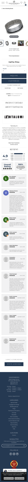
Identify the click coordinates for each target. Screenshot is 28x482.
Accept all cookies (19, 478)
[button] (7, 2)
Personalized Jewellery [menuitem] (14, 418)
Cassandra (12, 257)
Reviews (14, 149)
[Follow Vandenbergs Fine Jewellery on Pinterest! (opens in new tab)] (17, 454)
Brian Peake (12, 218)
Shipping (8, 88)
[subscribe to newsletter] (24, 445)
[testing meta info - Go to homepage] (14, 2)
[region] (14, 26)
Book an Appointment (14, 396)
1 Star (12, 159)
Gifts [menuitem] (14, 428)
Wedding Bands (14, 144)
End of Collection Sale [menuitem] (14, 420)
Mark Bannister (13, 245)
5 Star (12, 153)
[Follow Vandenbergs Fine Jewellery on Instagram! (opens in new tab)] (14, 454)
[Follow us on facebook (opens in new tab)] (10, 454)
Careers (14, 435)
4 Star (12, 155)
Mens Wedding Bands (8, 8)
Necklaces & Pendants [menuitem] (14, 410)
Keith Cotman (13, 296)
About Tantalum (14, 107)
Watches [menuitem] (14, 426)
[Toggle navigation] (3, 2)
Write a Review (14, 364)
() (24, 153)
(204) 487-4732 (14, 50)
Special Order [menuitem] (14, 402)
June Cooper (12, 315)
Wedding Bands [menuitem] (14, 406)
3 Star (12, 156)
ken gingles (12, 176)
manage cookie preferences (15, 474)
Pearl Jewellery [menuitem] (14, 424)
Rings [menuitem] (14, 408)
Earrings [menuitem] (14, 412)
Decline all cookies (8, 478)
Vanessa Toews (13, 191)
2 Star (12, 158)
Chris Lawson (13, 232)
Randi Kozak (12, 339)
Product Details (14, 103)
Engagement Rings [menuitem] (14, 404)
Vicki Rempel (13, 274)
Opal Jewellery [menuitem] (14, 422)
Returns (20, 88)
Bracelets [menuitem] (14, 414)
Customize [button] (14, 81)
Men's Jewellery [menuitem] (14, 416)
